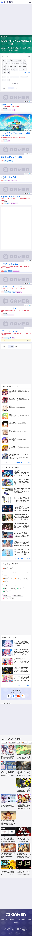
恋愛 (11, 66)
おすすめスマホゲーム (10, 386)
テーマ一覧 (26, 80)
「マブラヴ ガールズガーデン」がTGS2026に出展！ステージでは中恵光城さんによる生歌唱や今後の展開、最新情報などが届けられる (8, 839)
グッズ (17, 578)
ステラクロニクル (8, 308)
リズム (4, 72)
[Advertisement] (16, 19)
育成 (21, 63)
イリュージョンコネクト (11, 331)
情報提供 (23, 919)
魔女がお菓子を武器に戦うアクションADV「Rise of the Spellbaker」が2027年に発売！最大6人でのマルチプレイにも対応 (8, 823)
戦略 (8, 66)
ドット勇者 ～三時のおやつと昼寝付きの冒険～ (15, 134)
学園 (27, 77)
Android (26, 101)
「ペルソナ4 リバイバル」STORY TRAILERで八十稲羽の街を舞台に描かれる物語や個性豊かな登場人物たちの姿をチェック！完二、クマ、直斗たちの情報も (23, 791)
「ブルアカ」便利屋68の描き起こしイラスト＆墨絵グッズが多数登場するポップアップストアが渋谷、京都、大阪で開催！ (7, 757)
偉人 (16, 203)
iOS (30, 101)
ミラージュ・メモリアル (11, 196)
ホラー (17, 77)
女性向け (22, 77)
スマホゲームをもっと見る (22, 462)
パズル (8, 69)
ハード (26, 572)
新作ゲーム (5, 742)
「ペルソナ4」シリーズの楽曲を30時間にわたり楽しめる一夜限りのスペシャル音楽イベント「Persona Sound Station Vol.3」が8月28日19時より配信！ (8, 873)
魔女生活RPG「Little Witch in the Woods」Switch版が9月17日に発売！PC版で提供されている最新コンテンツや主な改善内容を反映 (24, 757)
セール (5, 598)
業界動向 (6, 585)
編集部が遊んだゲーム (18, 595)
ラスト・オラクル (8, 177)
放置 (13, 110)
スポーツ (16, 66)
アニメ (5, 581)
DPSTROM (10, 336)
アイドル (12, 77)
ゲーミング (12, 575)
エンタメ (11, 578)
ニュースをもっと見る (23, 685)
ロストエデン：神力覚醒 (11, 157)
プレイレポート (12, 588)
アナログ (21, 572)
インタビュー (20, 588)
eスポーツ (12, 585)
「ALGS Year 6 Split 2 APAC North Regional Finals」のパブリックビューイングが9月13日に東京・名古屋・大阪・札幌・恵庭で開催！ (24, 840)
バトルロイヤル (6, 63)
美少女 (4, 80)
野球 (20, 66)
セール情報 (12, 742)
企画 (10, 591)
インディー (6, 572)
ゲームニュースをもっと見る (22, 558)
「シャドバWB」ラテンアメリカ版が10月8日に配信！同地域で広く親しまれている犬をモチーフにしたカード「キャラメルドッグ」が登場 (24, 857)
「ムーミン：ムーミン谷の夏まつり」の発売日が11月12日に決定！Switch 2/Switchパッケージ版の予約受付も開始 (8, 773)
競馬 (4, 69)
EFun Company (4, 108)
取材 (5, 588)
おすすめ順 (11, 88)
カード (12, 69)
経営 (4, 66)
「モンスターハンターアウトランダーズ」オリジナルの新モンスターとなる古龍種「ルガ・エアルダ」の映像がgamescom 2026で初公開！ (23, 774)
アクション (19, 60)
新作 (5, 568)
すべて (4, 60)
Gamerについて (5, 919)
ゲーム (5, 36)
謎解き (5, 578)
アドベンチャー (22, 69)
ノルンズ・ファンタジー (11, 286)
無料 (2, 110)
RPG (8, 60)
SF (8, 77)
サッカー (25, 66)
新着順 (16, 88)
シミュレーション (15, 63)
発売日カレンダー (7, 595)
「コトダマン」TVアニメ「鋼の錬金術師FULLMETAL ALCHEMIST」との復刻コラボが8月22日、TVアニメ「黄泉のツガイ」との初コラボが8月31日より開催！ (24, 807)
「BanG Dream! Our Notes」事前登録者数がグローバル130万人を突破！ (7, 805)
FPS (24, 60)
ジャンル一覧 (26, 72)
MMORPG (13, 60)
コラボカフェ (24, 578)
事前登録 (10, 568)
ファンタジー (14, 180)
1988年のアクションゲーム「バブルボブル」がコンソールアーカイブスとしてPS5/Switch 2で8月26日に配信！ (23, 872)
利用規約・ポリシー (15, 919)
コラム (5, 591)
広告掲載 (29, 919)
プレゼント (11, 598)
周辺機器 (6, 575)
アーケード (13, 572)
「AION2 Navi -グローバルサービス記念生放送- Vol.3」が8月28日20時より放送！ (8, 855)
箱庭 (25, 63)
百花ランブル (6, 104)
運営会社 (16, 922)
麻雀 (17, 69)
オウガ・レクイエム (9, 264)
